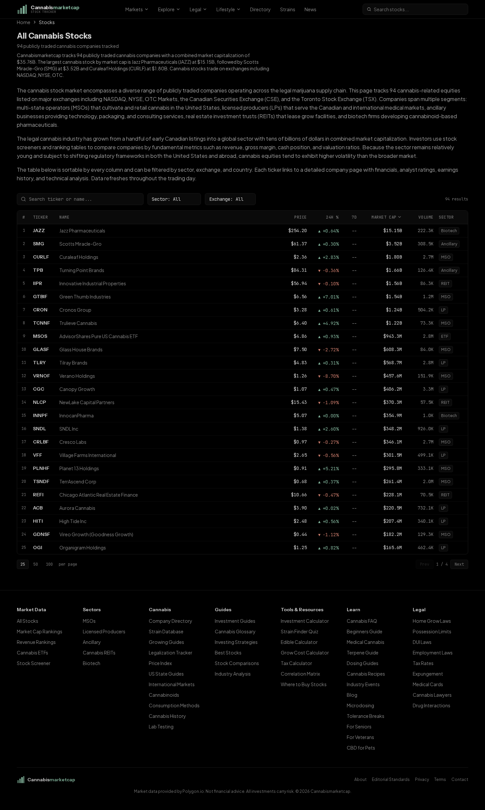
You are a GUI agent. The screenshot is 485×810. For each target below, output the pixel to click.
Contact (459, 779)
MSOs (89, 621)
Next (459, 564)
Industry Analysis (233, 674)
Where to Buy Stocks (304, 684)
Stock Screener (33, 663)
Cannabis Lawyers (432, 695)
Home (23, 22)
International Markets (172, 684)
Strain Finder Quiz (299, 631)
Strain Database (166, 631)
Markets (134, 9)
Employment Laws (433, 652)
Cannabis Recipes (366, 674)
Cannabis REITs (99, 652)
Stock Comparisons (237, 663)
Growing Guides (166, 642)
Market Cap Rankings (39, 631)
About (360, 779)
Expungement (428, 674)
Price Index (160, 663)
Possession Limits (432, 631)
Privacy (422, 779)
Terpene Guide (362, 652)
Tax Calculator (296, 663)
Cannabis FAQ (362, 621)
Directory (260, 9)
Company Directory (170, 621)
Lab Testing (161, 726)
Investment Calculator (305, 621)
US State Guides (166, 674)
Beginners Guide (364, 631)
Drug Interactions (431, 705)
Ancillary (92, 642)
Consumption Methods (174, 705)
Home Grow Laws (432, 621)
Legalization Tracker (170, 652)
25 (22, 564)
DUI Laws (422, 642)
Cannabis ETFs (32, 652)
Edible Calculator (299, 642)
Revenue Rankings (36, 642)
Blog (352, 695)
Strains (287, 9)
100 (49, 564)
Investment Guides (235, 621)
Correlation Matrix (300, 674)
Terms (440, 779)
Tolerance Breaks (365, 716)
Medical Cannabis (365, 642)
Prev (424, 564)
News (310, 9)
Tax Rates (423, 663)
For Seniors (359, 726)
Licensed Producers (104, 631)
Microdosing (360, 705)
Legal (195, 9)
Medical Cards (428, 684)
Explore (166, 9)
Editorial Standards (391, 779)
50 (35, 564)
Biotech (91, 663)
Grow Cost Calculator (305, 652)
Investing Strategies (236, 642)
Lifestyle (225, 9)
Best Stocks (228, 652)
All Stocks (27, 621)
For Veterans (360, 737)
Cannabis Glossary (235, 631)
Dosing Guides (362, 663)
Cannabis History (167, 716)
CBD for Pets (361, 748)
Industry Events (363, 684)
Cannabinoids (164, 695)
